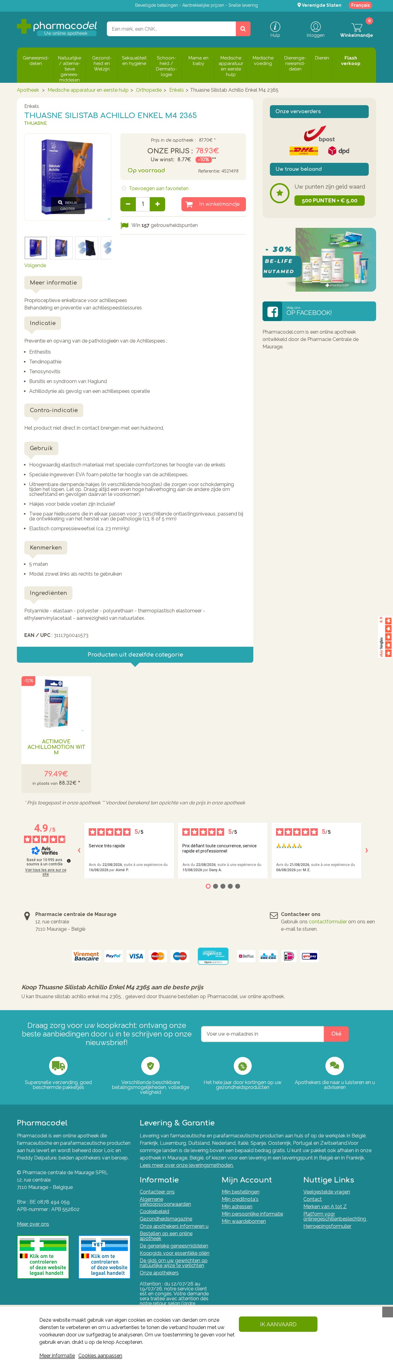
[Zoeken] (243, 28)
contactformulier (328, 922)
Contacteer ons (157, 1192)
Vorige (31, 228)
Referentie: (209, 171)
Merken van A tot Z (325, 1206)
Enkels (176, 90)
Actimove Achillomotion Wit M (56, 747)
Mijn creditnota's (240, 1199)
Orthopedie (149, 90)
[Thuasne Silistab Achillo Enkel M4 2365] (36, 248)
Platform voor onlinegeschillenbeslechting (335, 1216)
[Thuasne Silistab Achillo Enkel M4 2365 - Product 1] (87, 248)
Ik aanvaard (278, 1324)
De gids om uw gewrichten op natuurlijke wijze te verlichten (174, 1263)
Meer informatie (57, 1355)
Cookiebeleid (154, 1211)
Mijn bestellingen (240, 1192)
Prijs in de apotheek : (173, 140)
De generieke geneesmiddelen (174, 1246)
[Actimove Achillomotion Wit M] (56, 703)
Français (360, 5)
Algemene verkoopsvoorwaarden (165, 1201)
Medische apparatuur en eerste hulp (88, 90)
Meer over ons (33, 1224)
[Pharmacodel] (57, 27)
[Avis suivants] (366, 850)
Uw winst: (162, 159)
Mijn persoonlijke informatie (252, 1214)
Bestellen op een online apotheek (166, 1236)
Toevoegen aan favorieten (158, 188)
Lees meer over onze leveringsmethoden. (187, 1165)
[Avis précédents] (79, 850)
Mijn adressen (237, 1206)
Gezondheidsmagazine (166, 1219)
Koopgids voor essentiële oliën (174, 1253)
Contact (312, 1199)
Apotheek (28, 90)
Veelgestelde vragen (326, 1192)
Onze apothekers (159, 1273)
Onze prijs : (170, 151)
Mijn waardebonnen (244, 1221)
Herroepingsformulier (327, 1226)
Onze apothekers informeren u (174, 1226)
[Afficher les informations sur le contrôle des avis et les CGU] (68, 860)
